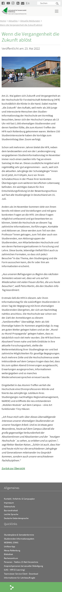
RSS (18, 3)
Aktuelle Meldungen (30, 20)
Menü (57, 11)
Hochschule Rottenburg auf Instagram (13, 3)
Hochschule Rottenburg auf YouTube (8, 3)
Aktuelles (13, 20)
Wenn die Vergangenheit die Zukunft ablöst (21, 24)
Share (12, 587)
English (27, 3)
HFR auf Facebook (3, 3)
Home (3, 20)
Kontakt (22, 3)
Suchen (57, 3)
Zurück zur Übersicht (13, 468)
